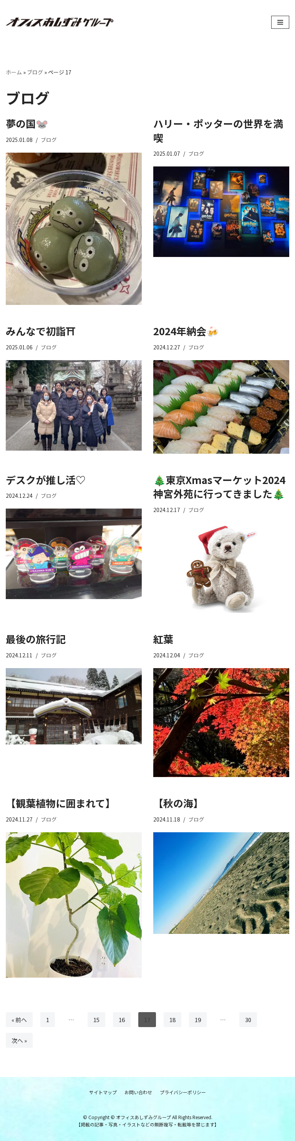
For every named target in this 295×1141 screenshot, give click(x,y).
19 (198, 1020)
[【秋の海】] (221, 883)
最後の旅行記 (36, 639)
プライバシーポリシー (183, 1092)
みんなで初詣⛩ (40, 331)
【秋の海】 (178, 803)
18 (172, 1020)
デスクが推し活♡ (46, 480)
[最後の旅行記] (74, 706)
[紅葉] (221, 722)
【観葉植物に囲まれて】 (60, 803)
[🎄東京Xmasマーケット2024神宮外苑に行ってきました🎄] (221, 568)
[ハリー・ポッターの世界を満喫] (221, 211)
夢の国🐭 (27, 123)
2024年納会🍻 (186, 331)
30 (248, 1020)
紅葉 (163, 639)
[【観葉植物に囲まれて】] (74, 905)
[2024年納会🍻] (221, 407)
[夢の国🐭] (74, 229)
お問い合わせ (138, 1092)
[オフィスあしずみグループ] (59, 22)
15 (96, 1020)
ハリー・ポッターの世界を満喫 (218, 130)
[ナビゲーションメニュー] (280, 22)
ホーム (14, 72)
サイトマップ (103, 1092)
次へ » (19, 1040)
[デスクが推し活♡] (74, 554)
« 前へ (19, 1020)
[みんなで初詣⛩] (74, 405)
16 (122, 1020)
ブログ (35, 72)
